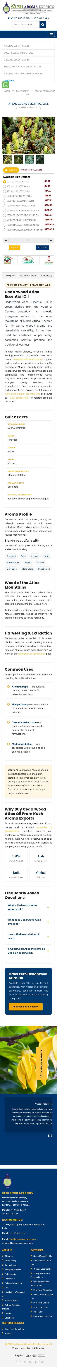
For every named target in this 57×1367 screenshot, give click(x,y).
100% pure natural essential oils (22, 393)
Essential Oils (22, 91)
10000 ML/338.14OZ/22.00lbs (21, 205)
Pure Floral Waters (41, 1303)
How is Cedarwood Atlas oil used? (24, 936)
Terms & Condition (36, 1348)
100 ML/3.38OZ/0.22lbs (18, 181)
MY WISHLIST (16, 18)
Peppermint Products (42, 1316)
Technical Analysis (28, 275)
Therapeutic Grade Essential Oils (22, 66)
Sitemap (8, 1333)
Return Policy (10, 1260)
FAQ (7, 1288)
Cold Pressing (11, 1274)
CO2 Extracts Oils (40, 1307)
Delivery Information (13, 1283)
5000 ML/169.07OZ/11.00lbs (20, 201)
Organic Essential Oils (17, 60)
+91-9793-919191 (18, 1233)
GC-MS (8, 1313)
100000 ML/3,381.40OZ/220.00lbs (23, 225)
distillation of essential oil (32, 653)
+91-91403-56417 (18, 1210)
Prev (8, 1129)
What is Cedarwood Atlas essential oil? (22, 907)
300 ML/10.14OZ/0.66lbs (18, 186)
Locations (9, 1318)
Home (7, 91)
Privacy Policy (19, 1348)
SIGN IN (29, 18)
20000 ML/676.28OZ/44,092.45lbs (23, 210)
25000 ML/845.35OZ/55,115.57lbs (23, 215)
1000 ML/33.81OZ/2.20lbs (19, 196)
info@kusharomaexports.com (22, 1239)
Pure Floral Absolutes (42, 1290)
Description (10, 275)
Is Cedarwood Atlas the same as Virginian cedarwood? (26, 950)
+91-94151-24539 (10, 1214)
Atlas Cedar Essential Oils (40, 93)
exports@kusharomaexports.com (17, 1243)
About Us (9, 1256)
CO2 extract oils (19, 397)
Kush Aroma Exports (23, 1344)
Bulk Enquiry (46, 275)
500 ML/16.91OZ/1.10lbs (18, 191)
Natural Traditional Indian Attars (23, 73)
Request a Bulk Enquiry (26, 1006)
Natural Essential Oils (16, 46)
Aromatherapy (11, 1265)
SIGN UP (40, 18)
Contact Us (10, 1279)
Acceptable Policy (13, 1270)
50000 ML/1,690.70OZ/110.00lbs (22, 220)
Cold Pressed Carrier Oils (18, 53)
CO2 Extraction (11, 1300)
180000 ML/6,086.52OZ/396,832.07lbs (25, 230)
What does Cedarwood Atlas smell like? (24, 921)
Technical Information (14, 1329)
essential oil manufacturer (27, 359)
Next (48, 1129)
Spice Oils (37, 1312)
